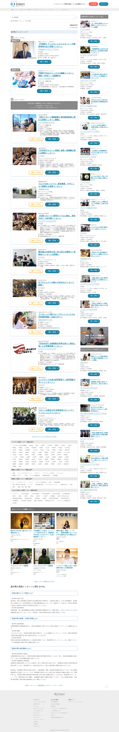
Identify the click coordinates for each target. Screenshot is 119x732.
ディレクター (60, 473)
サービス (31, 482)
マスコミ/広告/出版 (41, 482)
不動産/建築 (57, 482)
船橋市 (46, 452)
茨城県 (65, 454)
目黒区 (20, 447)
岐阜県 (46, 459)
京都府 (40, 454)
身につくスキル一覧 (38, 708)
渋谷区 (43, 445)
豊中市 (27, 454)
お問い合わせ (36, 726)
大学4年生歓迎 (56, 493)
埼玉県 (59, 452)
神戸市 (59, 454)
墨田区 (20, 450)
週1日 (14, 496)
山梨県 (67, 457)
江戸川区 (67, 447)
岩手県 (34, 457)
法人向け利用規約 (55, 704)
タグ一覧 (35, 706)
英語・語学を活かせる (63, 496)
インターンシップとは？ (39, 701)
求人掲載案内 (54, 701)
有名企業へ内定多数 (26, 500)
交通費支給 (15, 500)
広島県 (54, 461)
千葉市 (53, 452)
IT (13, 482)
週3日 (26, 496)
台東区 (41, 447)
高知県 (20, 464)
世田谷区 (34, 447)
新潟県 (20, 459)
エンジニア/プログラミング (25, 473)
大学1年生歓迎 (25, 493)
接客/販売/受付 (46, 475)
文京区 (27, 447)
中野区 (54, 450)
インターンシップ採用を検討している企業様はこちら (69, 4)
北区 (48, 450)
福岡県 (27, 464)
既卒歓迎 (37, 498)
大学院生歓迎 (66, 493)
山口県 (60, 461)
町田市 (54, 447)
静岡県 (53, 459)
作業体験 (55, 475)
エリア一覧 (36, 713)
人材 (50, 482)
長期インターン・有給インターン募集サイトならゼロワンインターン (28, 9)
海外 (20, 466)
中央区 (63, 445)
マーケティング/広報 (48, 473)
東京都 (31, 445)
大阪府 (14, 454)
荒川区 (42, 450)
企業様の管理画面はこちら (57, 717)
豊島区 (14, 447)
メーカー (30, 484)
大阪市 (20, 454)
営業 (14, 473)
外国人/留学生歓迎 (53, 498)
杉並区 (60, 447)
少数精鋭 (52, 496)
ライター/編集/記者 (35, 475)
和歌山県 (34, 461)
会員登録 (93, 4)
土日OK (45, 496)
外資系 (44, 498)
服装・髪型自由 (38, 500)
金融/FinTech (64, 484)
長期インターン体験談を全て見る (44, 581)
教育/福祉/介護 (39, 484)
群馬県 (54, 457)
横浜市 (14, 452)
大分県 (59, 464)
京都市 (46, 454)
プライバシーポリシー (39, 719)
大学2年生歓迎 (35, 493)
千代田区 (50, 445)
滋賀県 (20, 461)
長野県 (27, 459)
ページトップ (106, 687)
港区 (37, 445)
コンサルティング (21, 482)
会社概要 (35, 724)
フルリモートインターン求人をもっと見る (44, 436)
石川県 (40, 459)
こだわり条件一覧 (37, 710)
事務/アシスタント (17, 475)
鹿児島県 (66, 464)
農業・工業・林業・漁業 (24, 487)
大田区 (14, 450)
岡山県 (47, 461)
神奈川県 (67, 450)
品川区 (69, 445)
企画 (26, 475)
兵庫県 (53, 454)
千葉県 (40, 452)
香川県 (67, 461)
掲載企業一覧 (36, 704)
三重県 (14, 461)
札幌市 (28, 457)
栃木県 (60, 457)
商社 (71, 484)
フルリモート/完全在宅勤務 (19, 445)
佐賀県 (40, 464)
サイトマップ (36, 717)
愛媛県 (14, 464)
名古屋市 (66, 459)
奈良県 (27, 461)
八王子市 (35, 450)
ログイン (104, 4)
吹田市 (33, 454)
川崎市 (20, 452)
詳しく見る (44, 61)
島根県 (41, 461)
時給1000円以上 (65, 498)
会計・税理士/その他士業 (19, 484)
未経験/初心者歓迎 (17, 498)
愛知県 (59, 459)
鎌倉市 (27, 452)
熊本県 (53, 464)
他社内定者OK (28, 498)
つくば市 (15, 457)
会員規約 (35, 721)
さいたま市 (67, 452)
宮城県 (41, 457)
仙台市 (47, 457)
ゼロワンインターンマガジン (76, 701)
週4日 (32, 496)
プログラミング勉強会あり (64, 500)
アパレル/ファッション (52, 484)
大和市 (33, 452)
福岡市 (33, 464)
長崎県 (46, 464)
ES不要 (14, 503)
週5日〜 (39, 496)
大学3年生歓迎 (46, 493)
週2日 (20, 496)
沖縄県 (14, 466)
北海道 (22, 457)
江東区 (60, 450)
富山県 (33, 459)
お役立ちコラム (37, 715)
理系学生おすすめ (49, 500)
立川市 (47, 447)
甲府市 (14, 459)
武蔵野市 (28, 450)
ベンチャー (15, 493)
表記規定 (53, 706)
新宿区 (56, 445)
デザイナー (37, 473)
